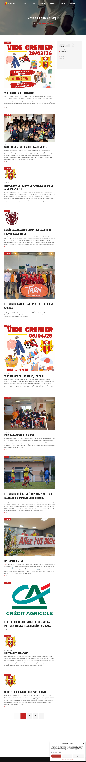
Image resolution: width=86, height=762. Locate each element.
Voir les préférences (78, 756)
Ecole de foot (63, 51)
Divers (61, 49)
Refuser (67, 756)
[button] (83, 743)
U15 (61, 56)
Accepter (56, 756)
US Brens (62, 61)
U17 (61, 58)
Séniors (62, 53)
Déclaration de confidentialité (67, 759)
